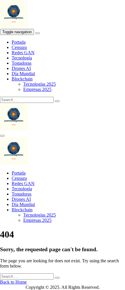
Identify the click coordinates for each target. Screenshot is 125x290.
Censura (19, 47)
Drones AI (21, 68)
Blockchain (22, 78)
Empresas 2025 (37, 89)
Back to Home (13, 282)
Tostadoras (21, 63)
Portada (19, 42)
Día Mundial (23, 73)
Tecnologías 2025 (39, 84)
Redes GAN (23, 52)
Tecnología (22, 57)
